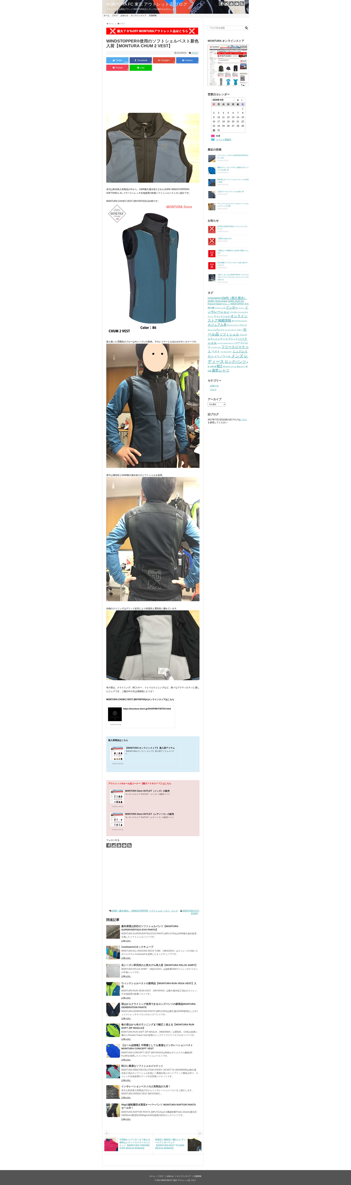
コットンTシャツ (216, 329)
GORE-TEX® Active (217, 301)
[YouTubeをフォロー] (231, 3)
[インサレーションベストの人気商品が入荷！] (113, 1092)
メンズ (174, 911)
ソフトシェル (155, 911)
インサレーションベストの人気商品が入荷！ (146, 1086)
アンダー (232, 307)
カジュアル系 (217, 324)
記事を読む (126, 941)
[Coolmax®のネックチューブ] (113, 952)
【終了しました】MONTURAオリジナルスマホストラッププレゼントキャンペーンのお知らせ (233, 277)
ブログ (115, 15)
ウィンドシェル (222, 316)
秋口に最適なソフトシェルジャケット (142, 1066)
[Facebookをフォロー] (221, 3)
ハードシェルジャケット (225, 343)
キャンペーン (233, 325)
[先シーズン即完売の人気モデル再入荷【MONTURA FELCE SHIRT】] (113, 971)
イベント (241, 308)
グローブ (243, 325)
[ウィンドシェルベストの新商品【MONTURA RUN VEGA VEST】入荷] (113, 989)
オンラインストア (138, 15)
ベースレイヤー (226, 352)
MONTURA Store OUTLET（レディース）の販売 (149, 814)
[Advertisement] (152, 92)
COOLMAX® (214, 298)
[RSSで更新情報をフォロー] (242, 3)
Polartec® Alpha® (215, 304)
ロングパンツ (235, 362)
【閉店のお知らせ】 (224, 238)
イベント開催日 (223, 139)
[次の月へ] (242, 100)
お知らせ (124, 15)
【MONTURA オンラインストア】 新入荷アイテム (150, 748)
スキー (239, 330)
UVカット (226, 304)
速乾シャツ (220, 370)
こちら (243, 419)
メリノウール (222, 356)
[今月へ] (238, 100)
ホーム (106, 15)
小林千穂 (213, 366)
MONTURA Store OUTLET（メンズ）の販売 (147, 791)
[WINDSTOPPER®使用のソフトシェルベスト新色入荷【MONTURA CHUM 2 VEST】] (187, 60)
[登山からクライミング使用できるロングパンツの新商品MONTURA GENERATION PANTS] (113, 1009)
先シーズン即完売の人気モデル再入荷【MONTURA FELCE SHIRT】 (159, 965)
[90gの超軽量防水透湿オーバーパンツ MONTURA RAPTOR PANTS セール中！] (113, 1110)
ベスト (166, 911)
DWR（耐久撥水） (121, 911)
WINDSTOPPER (139, 911)
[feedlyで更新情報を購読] (236, 3)
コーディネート (231, 330)
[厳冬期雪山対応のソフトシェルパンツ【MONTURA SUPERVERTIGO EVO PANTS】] (113, 932)
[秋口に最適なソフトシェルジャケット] (113, 1071)
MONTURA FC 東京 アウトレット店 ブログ (146, 4)
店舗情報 (153, 15)
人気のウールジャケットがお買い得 (230, 192)
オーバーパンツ (239, 320)
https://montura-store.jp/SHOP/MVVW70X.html (147, 709)
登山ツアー (241, 366)
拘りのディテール (229, 366)
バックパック (216, 347)
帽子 (220, 366)
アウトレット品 (220, 308)
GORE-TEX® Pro (236, 301)
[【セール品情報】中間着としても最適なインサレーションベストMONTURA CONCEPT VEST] (113, 1051)
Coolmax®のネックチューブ (137, 947)
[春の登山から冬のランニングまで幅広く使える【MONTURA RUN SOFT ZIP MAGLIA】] (113, 1030)
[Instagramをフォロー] (226, 3)
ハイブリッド (230, 338)
